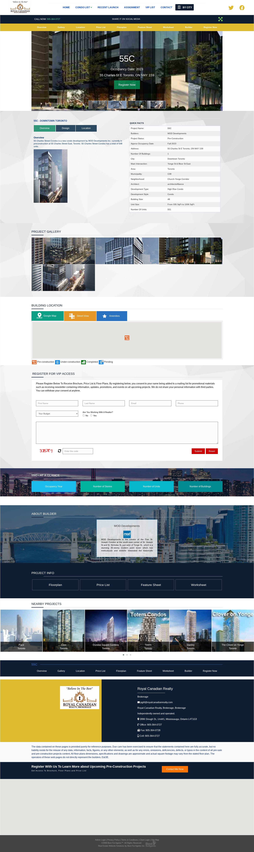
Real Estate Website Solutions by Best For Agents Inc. (121, 846)
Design (65, 128)
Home (66, 7)
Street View (82, 316)
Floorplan (122, 27)
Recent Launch (108, 7)
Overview (41, 27)
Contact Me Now (175, 769)
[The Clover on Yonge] (233, 631)
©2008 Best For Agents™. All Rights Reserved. (121, 843)
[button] (127, 337)
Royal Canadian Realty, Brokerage (161, 708)
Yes (95, 415)
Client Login (145, 840)
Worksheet (168, 27)
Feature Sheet (145, 27)
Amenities (114, 316)
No (87, 415)
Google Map (50, 316)
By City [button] (187, 7)
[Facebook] (242, 9)
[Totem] (148, 631)
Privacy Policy (113, 840)
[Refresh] (59, 451)
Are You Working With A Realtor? (98, 412)
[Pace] (21, 631)
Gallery (61, 27)
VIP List (150, 7)
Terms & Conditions (129, 840)
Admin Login (100, 840)
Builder (188, 27)
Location (80, 27)
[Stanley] (190, 631)
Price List (101, 27)
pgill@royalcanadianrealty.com (156, 702)
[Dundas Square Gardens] (106, 631)
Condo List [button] (83, 7)
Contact (166, 7)
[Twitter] (231, 9)
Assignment (132, 7)
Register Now (210, 27)
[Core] (64, 631)
